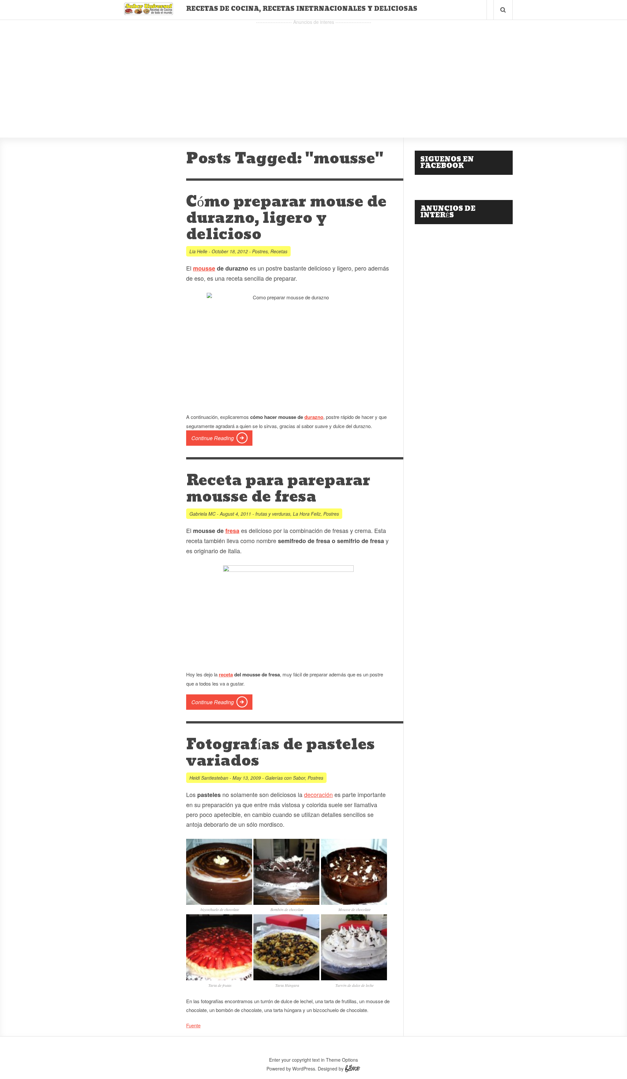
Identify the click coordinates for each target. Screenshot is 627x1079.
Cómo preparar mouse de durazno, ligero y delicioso (286, 218)
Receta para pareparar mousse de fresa (278, 489)
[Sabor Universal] (148, 13)
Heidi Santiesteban (208, 777)
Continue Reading (212, 438)
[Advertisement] (313, 72)
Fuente (193, 1025)
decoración (318, 794)
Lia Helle (198, 251)
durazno (313, 417)
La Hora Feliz (307, 513)
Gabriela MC (202, 513)
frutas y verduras (272, 513)
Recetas (278, 251)
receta (226, 674)
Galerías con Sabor (285, 777)
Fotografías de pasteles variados (280, 753)
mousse (204, 268)
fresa (232, 530)
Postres (260, 251)
